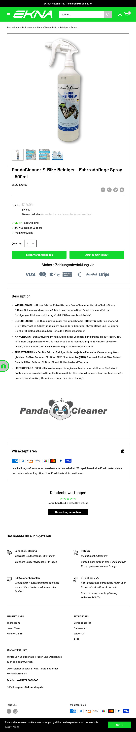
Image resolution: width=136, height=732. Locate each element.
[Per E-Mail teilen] (122, 189)
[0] (127, 14)
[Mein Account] (120, 14)
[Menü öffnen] (8, 14)
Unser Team (13, 628)
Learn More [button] (12, 726)
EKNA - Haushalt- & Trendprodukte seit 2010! (68, 3)
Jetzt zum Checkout (96, 254)
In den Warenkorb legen (39, 254)
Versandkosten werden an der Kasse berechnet (66, 214)
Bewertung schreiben (68, 511)
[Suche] (108, 14)
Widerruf (79, 633)
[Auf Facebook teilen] (103, 189)
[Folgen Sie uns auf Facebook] (9, 711)
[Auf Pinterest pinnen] (109, 189)
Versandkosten (83, 622)
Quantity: (17, 243)
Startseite (12, 27)
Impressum (13, 622)
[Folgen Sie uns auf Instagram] (15, 711)
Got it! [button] (119, 725)
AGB (76, 638)
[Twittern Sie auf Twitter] (115, 189)
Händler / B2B (15, 633)
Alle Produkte (27, 27)
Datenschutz (81, 628)
